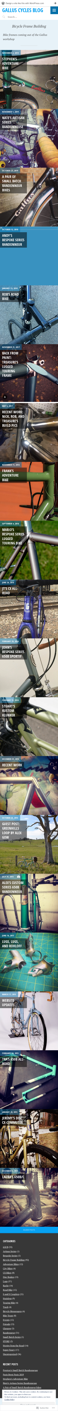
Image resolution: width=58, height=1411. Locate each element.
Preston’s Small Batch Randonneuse (20, 1370)
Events (6, 1319)
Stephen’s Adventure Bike (10, 63)
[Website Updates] (29, 1020)
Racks (6, 1285)
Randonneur (9, 1332)
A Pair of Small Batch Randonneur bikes (12, 183)
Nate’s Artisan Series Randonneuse (20, 1383)
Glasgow (7, 1328)
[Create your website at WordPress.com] (29, 3)
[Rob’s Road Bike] (29, 314)
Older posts (29, 1229)
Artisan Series (9, 1251)
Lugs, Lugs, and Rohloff (12, 943)
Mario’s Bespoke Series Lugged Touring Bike (13, 536)
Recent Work (12, 764)
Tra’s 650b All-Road (13, 1061)
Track (5, 1307)
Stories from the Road (13, 1345)
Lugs (5, 1281)
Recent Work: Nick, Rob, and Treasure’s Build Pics (13, 418)
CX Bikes (7, 1272)
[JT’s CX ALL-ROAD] (29, 609)
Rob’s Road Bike (10, 296)
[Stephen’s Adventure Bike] (29, 79)
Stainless (7, 1298)
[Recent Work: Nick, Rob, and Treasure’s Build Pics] (29, 432)
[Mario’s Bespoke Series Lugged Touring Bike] (29, 550)
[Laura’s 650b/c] (29, 1197)
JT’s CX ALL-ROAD (10, 590)
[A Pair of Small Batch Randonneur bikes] (29, 197)
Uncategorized (10, 1354)
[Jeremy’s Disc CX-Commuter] (29, 1138)
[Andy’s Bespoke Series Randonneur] (29, 256)
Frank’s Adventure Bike (10, 475)
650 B (5, 1247)
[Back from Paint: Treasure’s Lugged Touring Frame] (29, 373)
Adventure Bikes (11, 1264)
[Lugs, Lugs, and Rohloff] (29, 962)
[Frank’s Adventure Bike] (29, 491)
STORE (6, 1341)
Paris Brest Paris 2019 (13, 1374)
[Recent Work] (29, 785)
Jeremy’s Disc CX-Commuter (12, 1120)
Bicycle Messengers (12, 1311)
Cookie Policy (9, 1399)
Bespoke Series (10, 1255)
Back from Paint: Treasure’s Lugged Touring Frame (10, 364)
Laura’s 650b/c (13, 1176)
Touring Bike (9, 1302)
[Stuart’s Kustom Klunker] (29, 726)
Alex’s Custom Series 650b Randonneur (13, 887)
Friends (6, 1324)
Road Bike (8, 1289)
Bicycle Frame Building (14, 1259)
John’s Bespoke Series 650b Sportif (13, 652)
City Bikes (8, 1268)
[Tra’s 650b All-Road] (29, 1079)
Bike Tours (8, 1315)
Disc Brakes (8, 1277)
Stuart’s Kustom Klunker (8, 710)
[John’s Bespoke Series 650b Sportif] (29, 667)
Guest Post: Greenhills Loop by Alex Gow (12, 830)
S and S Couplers (11, 1294)
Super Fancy (9, 1349)
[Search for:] (19, 17)
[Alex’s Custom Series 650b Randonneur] (29, 903)
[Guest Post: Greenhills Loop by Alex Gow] (29, 844)
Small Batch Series (12, 1337)
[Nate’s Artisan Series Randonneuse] (29, 138)
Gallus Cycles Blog (22, 10)
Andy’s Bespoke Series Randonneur (13, 240)
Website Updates (8, 1002)
